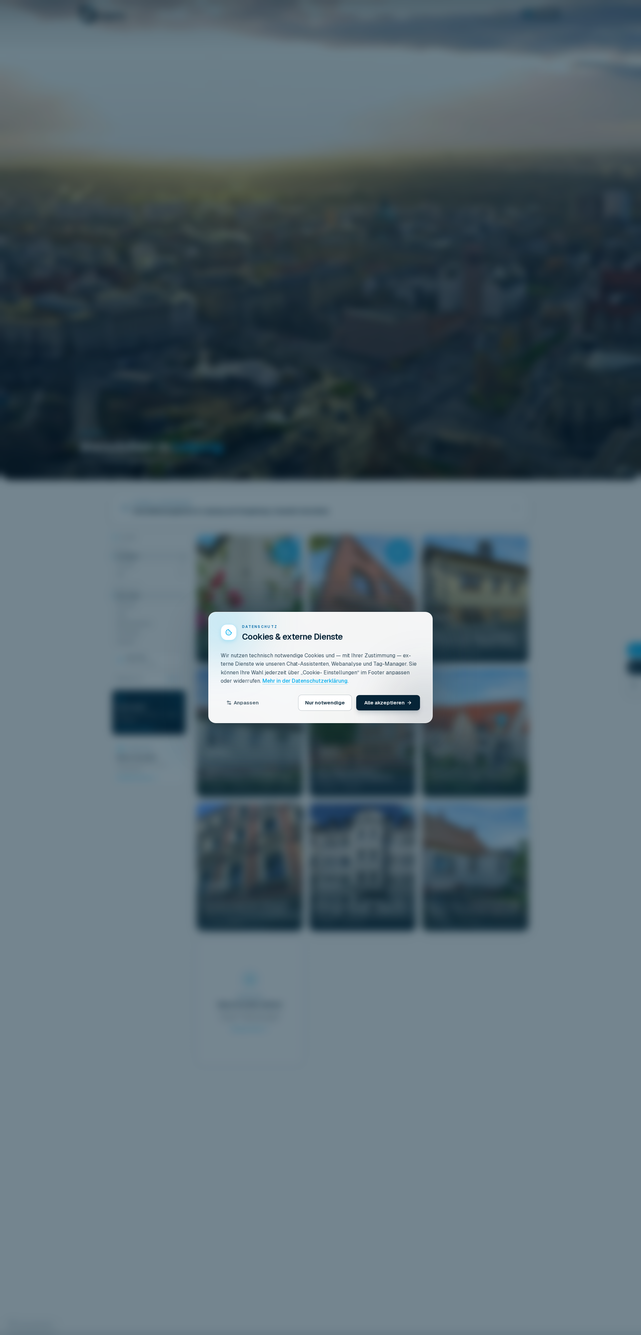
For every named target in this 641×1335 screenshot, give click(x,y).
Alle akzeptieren (384, 702)
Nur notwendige (325, 702)
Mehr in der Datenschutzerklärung (305, 680)
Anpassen (246, 702)
